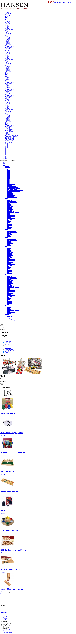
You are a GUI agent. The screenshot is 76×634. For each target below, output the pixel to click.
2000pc (6, 154)
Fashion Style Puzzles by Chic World (11, 138)
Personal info (5, 616)
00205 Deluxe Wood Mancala (11, 570)
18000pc (6, 146)
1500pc (6, 155)
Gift (4, 19)
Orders (4, 617)
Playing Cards (7, 28)
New (6, 322)
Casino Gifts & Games (9, 34)
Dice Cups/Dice (8, 31)
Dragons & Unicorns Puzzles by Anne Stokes (13, 136)
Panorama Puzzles (8, 130)
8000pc (6, 149)
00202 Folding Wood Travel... (11, 589)
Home (4, 165)
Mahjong (6, 25)
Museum (5, 84)
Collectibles (6, 91)
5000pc (6, 151)
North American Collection (9, 129)
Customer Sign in (69, 2)
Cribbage (6, 27)
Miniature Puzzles (8, 133)
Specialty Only (7, 22)
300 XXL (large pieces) (9, 142)
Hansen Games (7, 42)
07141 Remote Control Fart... (11, 511)
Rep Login (63, 2)
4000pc (6, 152)
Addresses (4, 619)
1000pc (6, 156)
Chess (6, 20)
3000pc (6, 153)
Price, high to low (24, 382)
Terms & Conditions (6, 607)
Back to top (2, 593)
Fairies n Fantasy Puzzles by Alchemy (11, 135)
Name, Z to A (3, 381)
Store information (3, 630)
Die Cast (6, 36)
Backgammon (7, 21)
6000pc (6, 150)
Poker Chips (7, 30)
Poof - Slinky (7, 45)
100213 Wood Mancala (9, 491)
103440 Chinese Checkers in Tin (12, 452)
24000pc (6, 145)
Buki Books (7, 40)
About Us (4, 608)
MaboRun (6, 18)
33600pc (6, 144)
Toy (4, 11)
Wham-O (6, 17)
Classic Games (7, 23)
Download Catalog (6, 609)
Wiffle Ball (7, 16)
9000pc (6, 148)
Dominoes (7, 26)
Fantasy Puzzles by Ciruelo (9, 137)
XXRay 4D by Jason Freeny (10, 46)
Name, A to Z (6, 382)
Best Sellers (5, 158)
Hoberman (7, 12)
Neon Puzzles (7, 134)
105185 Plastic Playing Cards (11, 433)
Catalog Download (57, 2)
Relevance (2, 382)
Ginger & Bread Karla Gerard (10, 139)
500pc (6, 157)
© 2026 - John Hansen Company (6, 632)
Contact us (4, 610)
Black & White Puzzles (9, 131)
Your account (3, 612)
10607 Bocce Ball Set (8, 413)
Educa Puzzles (6, 128)
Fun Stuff (6, 14)
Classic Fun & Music (8, 13)
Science (5, 76)
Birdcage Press (7, 39)
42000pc (6, 143)
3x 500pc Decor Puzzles (9, 140)
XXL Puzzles (7, 141)
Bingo (6, 32)
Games (5, 49)
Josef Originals (7, 48)
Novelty (5, 98)
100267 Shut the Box (8, 472)
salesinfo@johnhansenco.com (9, 629)
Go (5, 24)
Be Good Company (8, 38)
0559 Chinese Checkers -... (10, 530)
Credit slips (5, 618)
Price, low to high (17, 382)
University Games (8, 44)
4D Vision (7, 166)
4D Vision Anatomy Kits (9, 47)
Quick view (2, 415)
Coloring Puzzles (8, 132)
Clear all (2, 329)
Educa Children (7, 41)
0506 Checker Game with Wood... (13, 550)
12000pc (6, 147)
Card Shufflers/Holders (9, 29)
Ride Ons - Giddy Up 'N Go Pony (11, 15)
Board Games (7, 43)
